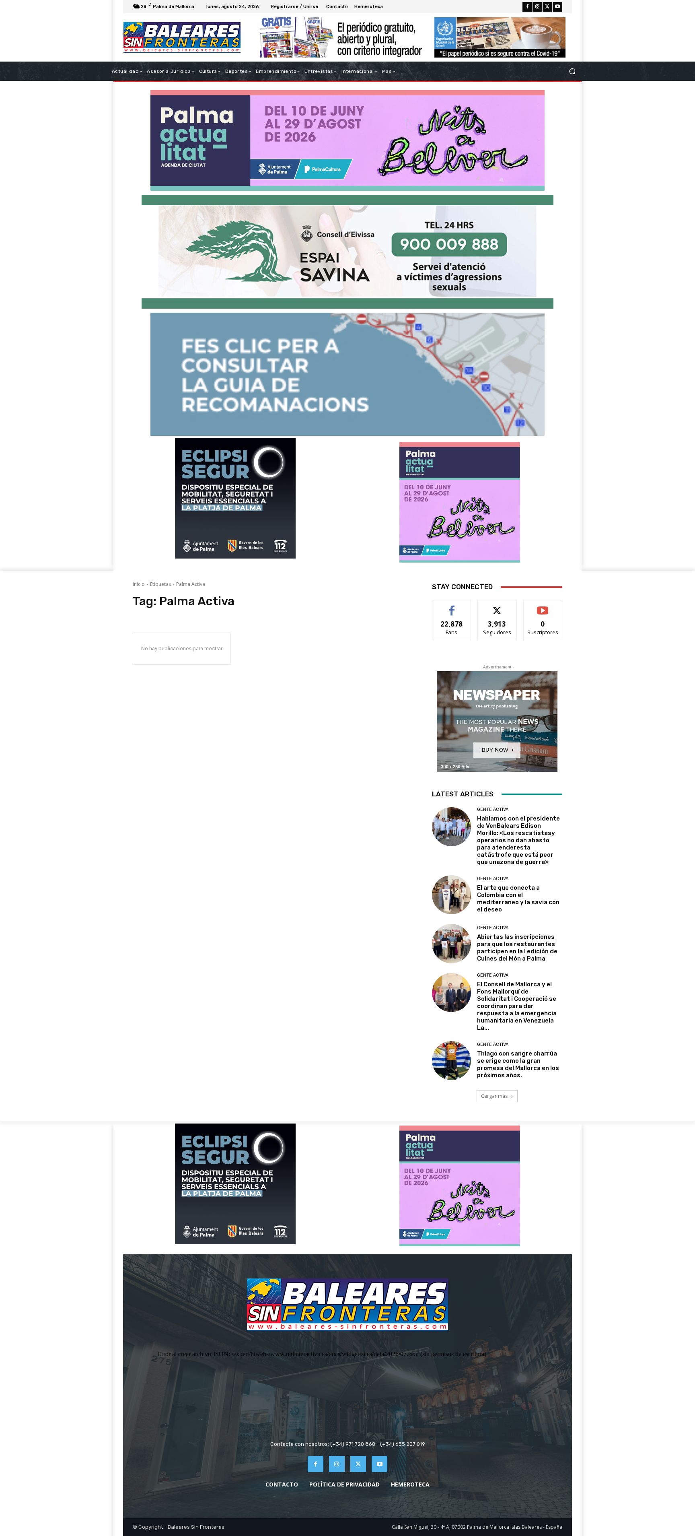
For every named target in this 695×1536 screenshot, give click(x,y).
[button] (572, 71)
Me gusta (452, 606)
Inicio (139, 584)
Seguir (497, 606)
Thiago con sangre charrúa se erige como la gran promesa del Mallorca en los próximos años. (518, 1064)
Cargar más (494, 1096)
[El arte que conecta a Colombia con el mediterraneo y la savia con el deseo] (451, 894)
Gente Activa (492, 809)
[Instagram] (537, 7)
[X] (547, 7)
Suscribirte (543, 606)
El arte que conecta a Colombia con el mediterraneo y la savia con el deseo (518, 898)
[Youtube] (557, 7)
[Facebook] (527, 7)
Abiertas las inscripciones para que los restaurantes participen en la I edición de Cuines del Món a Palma (517, 947)
